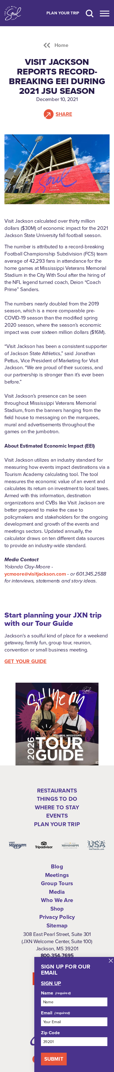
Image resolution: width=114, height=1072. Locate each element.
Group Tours (57, 883)
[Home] (12, 13)
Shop (57, 909)
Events (57, 816)
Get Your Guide (25, 661)
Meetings (57, 875)
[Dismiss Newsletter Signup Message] (111, 960)
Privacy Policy (57, 917)
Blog (57, 866)
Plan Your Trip (62, 13)
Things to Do (57, 799)
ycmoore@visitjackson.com (35, 574)
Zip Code (50, 1033)
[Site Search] (90, 13)
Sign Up (51, 983)
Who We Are (57, 900)
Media (57, 892)
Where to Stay (57, 807)
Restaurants (57, 790)
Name (47, 993)
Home (62, 45)
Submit (53, 1059)
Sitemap (57, 925)
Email (47, 1013)
